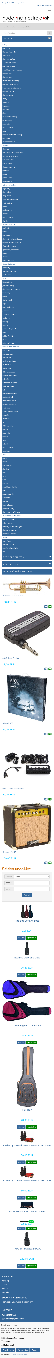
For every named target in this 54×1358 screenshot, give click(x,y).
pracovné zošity (8, 509)
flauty (5, 232)
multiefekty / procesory (11, 81)
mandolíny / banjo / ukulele (12, 70)
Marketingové (8, 1345)
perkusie (6, 311)
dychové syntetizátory (11, 250)
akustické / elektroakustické (13, 153)
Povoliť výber (23, 1350)
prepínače (6, 124)
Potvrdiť (27, 895)
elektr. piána (7, 192)
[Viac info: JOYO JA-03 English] (45, 669)
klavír (5, 462)
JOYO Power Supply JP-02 (13, 788)
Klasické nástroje (9, 264)
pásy (4, 131)
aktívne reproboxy (9, 372)
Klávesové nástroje (9, 185)
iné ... (5, 552)
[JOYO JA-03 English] (27, 634)
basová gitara (7, 465)
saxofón (5, 483)
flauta (5, 480)
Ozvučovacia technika (11, 347)
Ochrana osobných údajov (19, 1354)
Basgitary (6, 145)
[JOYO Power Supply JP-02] (27, 762)
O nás (4, 1285)
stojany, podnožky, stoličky (12, 135)
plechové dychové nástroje (12, 239)
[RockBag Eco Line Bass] (27, 911)
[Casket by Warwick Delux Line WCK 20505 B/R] (27, 1137)
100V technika (8, 426)
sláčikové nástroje (9, 271)
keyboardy (6, 189)
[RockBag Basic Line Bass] (27, 948)
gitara (5, 458)
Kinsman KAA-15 (9, 852)
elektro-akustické (9, 66)
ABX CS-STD (8, 723)
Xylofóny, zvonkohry (10, 314)
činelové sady (8, 300)
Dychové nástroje (9, 224)
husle (4, 473)
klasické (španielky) (10, 52)
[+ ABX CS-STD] (49, 734)
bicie (4, 476)
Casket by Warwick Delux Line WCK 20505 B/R (27, 1145)
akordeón (6, 469)
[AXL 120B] (27, 1077)
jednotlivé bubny (8, 286)
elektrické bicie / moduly (11, 289)
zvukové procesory (9, 386)
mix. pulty (6, 350)
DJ (4, 422)
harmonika (6, 498)
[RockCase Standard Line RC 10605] (27, 1205)
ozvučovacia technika (10, 548)
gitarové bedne (8, 95)
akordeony (6, 268)
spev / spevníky (8, 494)
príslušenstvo (7, 181)
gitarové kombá (8, 91)
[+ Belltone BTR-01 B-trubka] (49, 606)
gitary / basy (7, 541)
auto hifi (5, 444)
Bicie (4, 278)
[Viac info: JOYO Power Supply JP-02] (45, 799)
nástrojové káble (8, 397)
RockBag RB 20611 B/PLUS (27, 1248)
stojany (5, 214)
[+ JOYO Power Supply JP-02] (49, 799)
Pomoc (5, 1288)
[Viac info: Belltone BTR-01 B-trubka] (45, 606)
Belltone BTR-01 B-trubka (13, 596)
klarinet (5, 501)
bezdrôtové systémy (10, 117)
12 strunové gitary (9, 63)
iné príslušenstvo (9, 142)
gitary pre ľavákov (9, 59)
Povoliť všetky (8, 1350)
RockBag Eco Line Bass (27, 921)
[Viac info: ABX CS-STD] (45, 734)
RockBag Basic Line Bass (27, 957)
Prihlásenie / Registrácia (44, 5)
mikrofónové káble (9, 401)
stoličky (5, 221)
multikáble (6, 408)
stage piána (7, 196)
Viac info (21, 938)
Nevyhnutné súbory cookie (13, 1338)
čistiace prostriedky (10, 530)
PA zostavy (7, 365)
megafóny (6, 415)
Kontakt (5, 1292)
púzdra (5, 340)
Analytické (7, 1342)
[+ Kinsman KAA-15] (49, 863)
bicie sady (6, 293)
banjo (4, 491)
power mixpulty (8, 354)
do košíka (32, 938)
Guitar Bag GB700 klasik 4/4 (27, 1025)
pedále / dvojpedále (10, 329)
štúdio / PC (7, 419)
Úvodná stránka (9, 27)
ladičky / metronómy (10, 519)
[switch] (2, 1338)
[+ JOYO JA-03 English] (49, 669)
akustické (6, 56)
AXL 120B (27, 1110)
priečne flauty (7, 228)
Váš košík (26, 38)
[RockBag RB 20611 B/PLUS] (27, 1239)
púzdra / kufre (8, 127)
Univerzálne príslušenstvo (12, 516)
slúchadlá (6, 429)
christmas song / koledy (11, 512)
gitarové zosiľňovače (10, 84)
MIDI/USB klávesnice (10, 199)
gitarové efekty (8, 77)
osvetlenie (6, 451)
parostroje (6, 433)
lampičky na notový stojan (12, 527)
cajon (4, 304)
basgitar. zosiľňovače (10, 156)
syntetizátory (7, 203)
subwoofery (7, 368)
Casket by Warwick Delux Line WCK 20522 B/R (27, 1180)
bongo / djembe (8, 307)
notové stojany (8, 523)
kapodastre (7, 106)
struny (5, 99)
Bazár (5, 537)
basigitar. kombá (8, 160)
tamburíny (6, 318)
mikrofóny (6, 379)
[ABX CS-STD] (27, 697)
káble (4, 390)
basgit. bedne (7, 163)
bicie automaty (8, 282)
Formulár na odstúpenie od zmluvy (17, 1302)
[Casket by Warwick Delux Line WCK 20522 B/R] (27, 1172)
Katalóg (5, 1281)
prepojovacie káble (9, 404)
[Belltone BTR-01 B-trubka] (27, 586)
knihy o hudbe (8, 505)
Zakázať (35, 1350)
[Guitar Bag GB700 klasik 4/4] (27, 1000)
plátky (5, 253)
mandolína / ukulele (10, 487)
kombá (5, 206)
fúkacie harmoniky (9, 246)
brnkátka (6, 109)
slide (4, 113)
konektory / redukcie (10, 394)
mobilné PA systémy (10, 376)
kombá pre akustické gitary (12, 88)
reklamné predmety (9, 534)
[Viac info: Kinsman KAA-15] (45, 863)
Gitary (5, 45)
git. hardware (7, 120)
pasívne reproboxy (9, 361)
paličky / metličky (9, 336)
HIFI (4, 440)
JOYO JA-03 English (11, 658)
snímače (6, 102)
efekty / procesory (9, 167)
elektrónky (6, 138)
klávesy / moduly (9, 544)
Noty (4, 455)
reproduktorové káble (10, 412)
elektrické (6, 48)
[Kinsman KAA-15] (27, 827)
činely (5, 296)
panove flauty (7, 235)
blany (4, 332)
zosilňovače (7, 358)
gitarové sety (7, 74)
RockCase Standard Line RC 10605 (27, 1211)
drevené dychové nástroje (12, 242)
